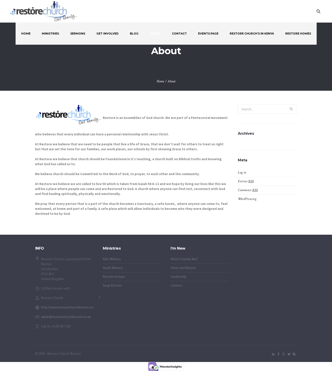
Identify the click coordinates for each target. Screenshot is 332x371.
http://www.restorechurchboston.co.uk (69, 307)
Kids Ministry (112, 259)
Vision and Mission (183, 268)
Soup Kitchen (112, 285)
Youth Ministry (113, 268)
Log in (242, 172)
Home (160, 81)
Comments (248, 190)
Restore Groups (114, 276)
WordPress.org (247, 199)
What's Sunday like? (184, 259)
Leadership (178, 276)
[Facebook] (278, 354)
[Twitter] (289, 354)
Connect (177, 285)
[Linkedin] (273, 354)
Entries (246, 181)
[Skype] (294, 354)
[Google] (283, 354)
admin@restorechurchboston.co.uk (66, 317)
